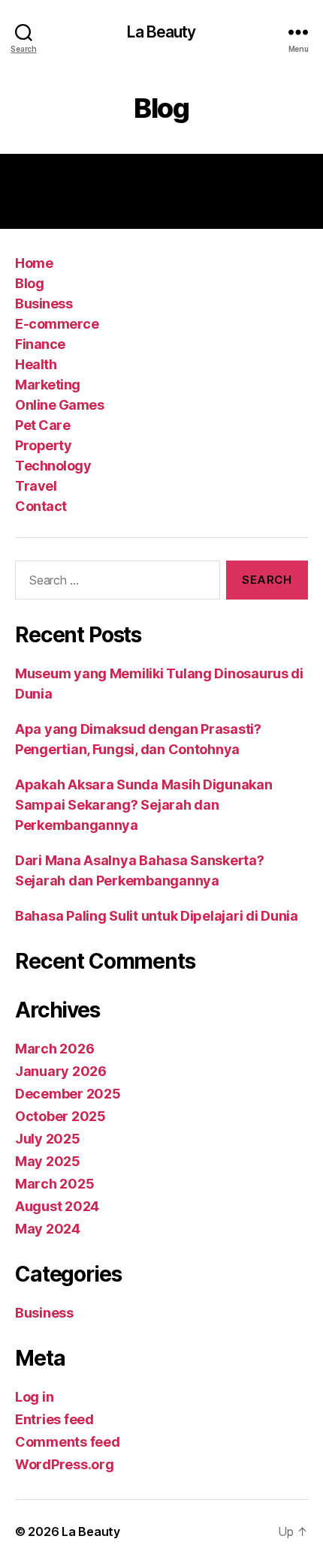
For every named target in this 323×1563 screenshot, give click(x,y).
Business (43, 303)
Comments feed (67, 1442)
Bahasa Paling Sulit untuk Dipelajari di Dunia (156, 916)
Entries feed (54, 1419)
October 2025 (60, 1116)
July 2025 (47, 1139)
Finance (40, 344)
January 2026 (61, 1071)
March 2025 (54, 1184)
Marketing (47, 384)
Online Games (59, 405)
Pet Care (42, 425)
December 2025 (68, 1094)
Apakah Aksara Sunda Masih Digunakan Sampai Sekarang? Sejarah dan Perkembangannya (144, 805)
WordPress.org (64, 1464)
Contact (41, 506)
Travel (35, 486)
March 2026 (54, 1049)
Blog (29, 283)
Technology (53, 465)
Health (35, 364)
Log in (34, 1397)
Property (43, 445)
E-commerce (56, 324)
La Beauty (161, 32)
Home (34, 263)
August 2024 (57, 1206)
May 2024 (47, 1229)
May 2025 (47, 1161)
